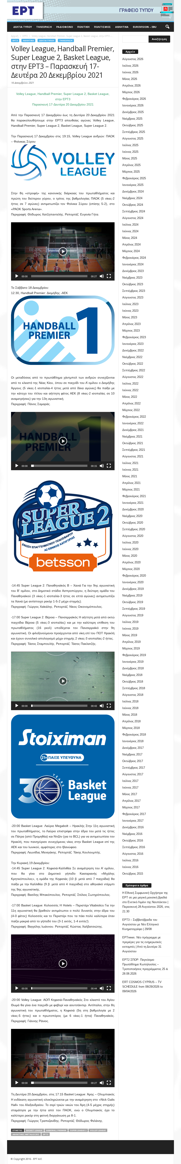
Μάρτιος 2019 (131, 648)
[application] (63, 251)
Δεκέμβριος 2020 (133, 509)
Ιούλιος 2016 (130, 860)
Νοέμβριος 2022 (132, 357)
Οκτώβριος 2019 (132, 602)
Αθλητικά (121, 26)
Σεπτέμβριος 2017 (133, 767)
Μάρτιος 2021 (131, 489)
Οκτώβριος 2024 (132, 204)
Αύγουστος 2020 (132, 536)
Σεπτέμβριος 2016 (133, 847)
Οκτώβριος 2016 (132, 840)
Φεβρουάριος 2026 (134, 98)
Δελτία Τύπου (22, 26)
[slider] (59, 276)
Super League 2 (78, 1130)
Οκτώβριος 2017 (132, 761)
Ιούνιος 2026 (130, 72)
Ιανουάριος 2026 (132, 105)
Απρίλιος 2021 (131, 483)
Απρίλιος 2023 (131, 324)
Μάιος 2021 (129, 476)
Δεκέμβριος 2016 (133, 827)
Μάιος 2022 (129, 396)
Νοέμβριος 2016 (132, 834)
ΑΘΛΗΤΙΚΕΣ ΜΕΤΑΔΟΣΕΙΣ (26, 1134)
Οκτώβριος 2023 (132, 284)
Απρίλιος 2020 (131, 562)
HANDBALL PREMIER (56, 1130)
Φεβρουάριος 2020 (134, 575)
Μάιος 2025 (129, 158)
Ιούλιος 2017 (130, 781)
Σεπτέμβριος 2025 (133, 132)
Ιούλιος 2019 (130, 622)
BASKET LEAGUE (34, 1130)
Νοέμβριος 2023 (132, 277)
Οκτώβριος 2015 (132, 873)
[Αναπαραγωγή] (17, 276)
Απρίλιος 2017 (131, 800)
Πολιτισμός (102, 26)
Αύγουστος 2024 (132, 218)
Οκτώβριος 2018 (132, 681)
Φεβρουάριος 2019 (134, 655)
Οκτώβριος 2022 (132, 363)
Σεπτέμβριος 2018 (133, 688)
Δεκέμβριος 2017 (133, 747)
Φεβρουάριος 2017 (134, 814)
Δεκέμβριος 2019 (133, 588)
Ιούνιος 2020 (130, 549)
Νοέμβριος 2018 (132, 675)
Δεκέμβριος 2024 (133, 191)
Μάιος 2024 (129, 238)
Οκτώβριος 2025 (132, 125)
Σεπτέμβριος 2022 (133, 370)
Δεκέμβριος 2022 (133, 350)
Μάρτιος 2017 (131, 807)
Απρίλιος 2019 (131, 641)
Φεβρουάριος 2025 (134, 178)
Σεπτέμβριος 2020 (133, 529)
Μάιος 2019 (129, 635)
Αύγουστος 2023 (132, 297)
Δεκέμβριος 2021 (133, 430)
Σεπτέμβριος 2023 (133, 290)
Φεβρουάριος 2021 (134, 496)
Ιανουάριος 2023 (132, 343)
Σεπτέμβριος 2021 (133, 449)
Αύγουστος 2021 (132, 456)
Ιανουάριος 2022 (132, 423)
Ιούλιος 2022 (130, 383)
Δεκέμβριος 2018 (133, 668)
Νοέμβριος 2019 (132, 595)
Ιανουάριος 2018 (132, 741)
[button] (167, 27)
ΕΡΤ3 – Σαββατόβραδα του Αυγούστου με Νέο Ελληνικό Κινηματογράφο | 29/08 (140, 924)
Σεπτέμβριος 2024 (133, 211)
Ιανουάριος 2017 (132, 820)
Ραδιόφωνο (64, 26)
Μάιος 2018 (129, 714)
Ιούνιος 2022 (130, 390)
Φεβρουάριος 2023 (134, 337)
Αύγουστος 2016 (132, 853)
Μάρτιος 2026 (131, 92)
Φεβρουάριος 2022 (134, 416)
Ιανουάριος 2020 (132, 582)
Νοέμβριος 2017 (132, 754)
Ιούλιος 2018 (130, 701)
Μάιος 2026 (129, 79)
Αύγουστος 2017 (132, 774)
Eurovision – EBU (144, 26)
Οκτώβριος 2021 (132, 443)
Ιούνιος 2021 (130, 469)
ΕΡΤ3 (45, 1134)
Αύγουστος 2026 (132, 59)
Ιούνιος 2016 (130, 867)
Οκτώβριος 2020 (132, 522)
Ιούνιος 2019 (130, 628)
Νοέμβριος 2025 (132, 118)
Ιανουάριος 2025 (132, 185)
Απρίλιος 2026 (131, 85)
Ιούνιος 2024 (130, 231)
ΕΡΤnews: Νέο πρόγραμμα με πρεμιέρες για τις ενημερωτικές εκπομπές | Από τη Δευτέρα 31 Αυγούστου (142, 944)
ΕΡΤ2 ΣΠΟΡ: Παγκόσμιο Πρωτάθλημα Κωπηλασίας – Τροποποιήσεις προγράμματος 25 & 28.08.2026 (145, 966)
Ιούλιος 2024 (130, 224)
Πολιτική (83, 26)
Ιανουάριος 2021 (132, 502)
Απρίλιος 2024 (131, 244)
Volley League (98, 1130)
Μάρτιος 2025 (131, 171)
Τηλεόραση (44, 26)
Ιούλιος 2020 (130, 542)
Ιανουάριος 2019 (132, 661)
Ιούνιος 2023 (130, 310)
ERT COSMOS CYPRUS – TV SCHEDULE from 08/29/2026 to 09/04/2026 (142, 986)
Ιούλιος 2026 (130, 65)
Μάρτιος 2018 (131, 728)
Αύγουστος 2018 (132, 694)
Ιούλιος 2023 (130, 304)
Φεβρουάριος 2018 (134, 734)
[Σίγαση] (102, 276)
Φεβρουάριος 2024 (134, 257)
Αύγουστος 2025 (132, 138)
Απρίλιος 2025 (131, 165)
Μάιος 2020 (129, 555)
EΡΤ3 (15, 40)
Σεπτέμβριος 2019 (133, 608)
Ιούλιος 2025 (130, 145)
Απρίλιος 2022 (131, 403)
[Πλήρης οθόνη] (109, 276)
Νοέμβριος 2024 (132, 198)
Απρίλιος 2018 (131, 721)
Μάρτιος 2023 (131, 330)
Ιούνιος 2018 (130, 708)
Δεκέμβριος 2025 (133, 112)
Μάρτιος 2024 (131, 251)
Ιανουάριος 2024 (132, 264)
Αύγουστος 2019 (132, 615)
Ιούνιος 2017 (130, 787)
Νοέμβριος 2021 (132, 436)
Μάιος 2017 (129, 794)
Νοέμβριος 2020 (132, 516)
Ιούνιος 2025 (130, 151)
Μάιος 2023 (129, 317)
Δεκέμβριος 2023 (133, 271)
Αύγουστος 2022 (132, 377)
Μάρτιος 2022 (131, 410)
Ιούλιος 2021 (130, 463)
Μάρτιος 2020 (131, 569)
